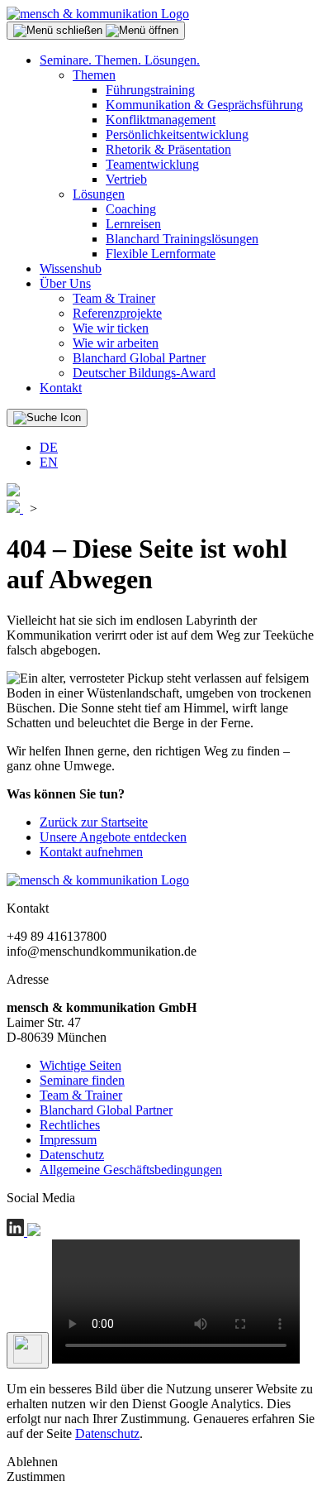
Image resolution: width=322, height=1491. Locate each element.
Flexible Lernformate (160, 254)
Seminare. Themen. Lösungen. (120, 60)
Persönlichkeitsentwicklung (177, 134)
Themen (94, 75)
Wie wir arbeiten (116, 343)
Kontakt (61, 388)
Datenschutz (72, 1155)
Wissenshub (71, 268)
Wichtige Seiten (80, 1065)
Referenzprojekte (117, 313)
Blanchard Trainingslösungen (182, 239)
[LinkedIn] (17, 1232)
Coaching (131, 209)
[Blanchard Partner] (13, 492)
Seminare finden (82, 1080)
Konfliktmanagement (160, 120)
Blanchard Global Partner (139, 358)
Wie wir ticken (111, 328)
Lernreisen (133, 224)
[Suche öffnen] (47, 418)
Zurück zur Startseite (94, 822)
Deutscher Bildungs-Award (144, 373)
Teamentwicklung (152, 164)
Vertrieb (126, 179)
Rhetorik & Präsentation (168, 149)
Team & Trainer (114, 298)
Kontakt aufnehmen (91, 852)
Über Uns (65, 283)
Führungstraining (150, 90)
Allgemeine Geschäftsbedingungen (131, 1170)
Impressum (68, 1140)
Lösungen (99, 194)
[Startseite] (98, 14)
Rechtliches (70, 1125)
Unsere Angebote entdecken (113, 837)
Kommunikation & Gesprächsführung (204, 105)
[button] (96, 31)
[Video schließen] (28, 1350)
